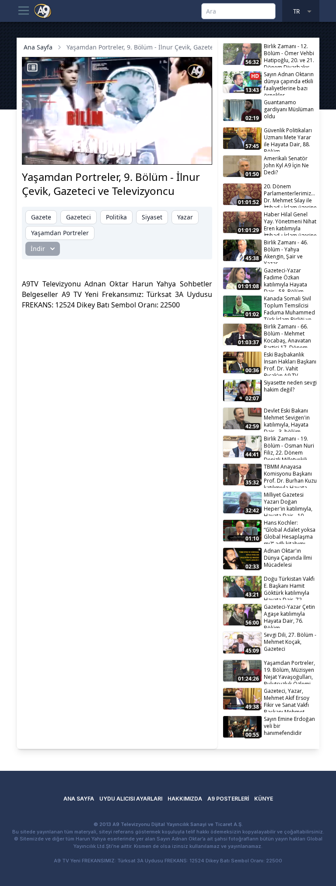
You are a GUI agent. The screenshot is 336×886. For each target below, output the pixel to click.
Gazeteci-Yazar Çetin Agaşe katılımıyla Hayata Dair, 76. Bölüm (289, 615)
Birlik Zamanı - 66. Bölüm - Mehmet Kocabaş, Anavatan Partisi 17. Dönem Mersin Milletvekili (287, 335)
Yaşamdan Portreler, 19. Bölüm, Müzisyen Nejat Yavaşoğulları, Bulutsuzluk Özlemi (289, 671)
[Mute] (51, 153)
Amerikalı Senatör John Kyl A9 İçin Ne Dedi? (286, 165)
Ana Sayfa (38, 47)
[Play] (37, 153)
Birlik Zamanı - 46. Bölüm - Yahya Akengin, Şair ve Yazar (286, 251)
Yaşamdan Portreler (60, 233)
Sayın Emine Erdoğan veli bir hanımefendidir (289, 726)
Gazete (41, 217)
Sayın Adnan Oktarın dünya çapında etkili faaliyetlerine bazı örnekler (289, 83)
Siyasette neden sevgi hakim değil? (290, 386)
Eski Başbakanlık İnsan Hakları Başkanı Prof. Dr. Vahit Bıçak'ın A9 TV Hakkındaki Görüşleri (290, 363)
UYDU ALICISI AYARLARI (130, 798)
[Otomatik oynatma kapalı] (136, 153)
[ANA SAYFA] (43, 10)
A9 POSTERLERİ (228, 798)
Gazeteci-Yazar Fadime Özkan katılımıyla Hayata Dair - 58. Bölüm (285, 279)
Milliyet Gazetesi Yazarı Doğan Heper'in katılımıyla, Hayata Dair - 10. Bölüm (288, 503)
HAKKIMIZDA (185, 798)
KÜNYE (263, 798)
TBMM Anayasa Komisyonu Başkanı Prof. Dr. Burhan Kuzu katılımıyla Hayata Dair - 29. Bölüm (290, 475)
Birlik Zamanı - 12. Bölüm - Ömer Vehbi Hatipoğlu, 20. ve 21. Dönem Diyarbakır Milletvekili (289, 54)
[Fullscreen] (197, 153)
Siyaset (152, 217)
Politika (116, 217)
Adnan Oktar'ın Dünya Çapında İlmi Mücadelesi (288, 557)
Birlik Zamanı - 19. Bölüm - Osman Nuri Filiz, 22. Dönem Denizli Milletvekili (289, 447)
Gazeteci (78, 217)
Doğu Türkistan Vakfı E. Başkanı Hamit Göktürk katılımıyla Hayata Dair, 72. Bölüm (289, 587)
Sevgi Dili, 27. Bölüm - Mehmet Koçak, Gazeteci (290, 642)
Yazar (185, 217)
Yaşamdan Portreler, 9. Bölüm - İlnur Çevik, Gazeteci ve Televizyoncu (166, 47)
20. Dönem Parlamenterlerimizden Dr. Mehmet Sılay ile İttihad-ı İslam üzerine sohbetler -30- (291, 195)
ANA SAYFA (78, 798)
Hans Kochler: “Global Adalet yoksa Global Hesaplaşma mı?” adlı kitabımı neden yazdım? (289, 531)
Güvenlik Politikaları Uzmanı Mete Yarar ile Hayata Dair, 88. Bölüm (288, 139)
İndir (38, 248)
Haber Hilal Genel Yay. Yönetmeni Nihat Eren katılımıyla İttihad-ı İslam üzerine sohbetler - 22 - (290, 223)
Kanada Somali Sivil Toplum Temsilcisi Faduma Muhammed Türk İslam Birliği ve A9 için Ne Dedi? (289, 307)
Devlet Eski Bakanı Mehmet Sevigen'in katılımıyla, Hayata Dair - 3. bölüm (287, 419)
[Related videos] (32, 67)
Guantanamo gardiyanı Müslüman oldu (289, 109)
